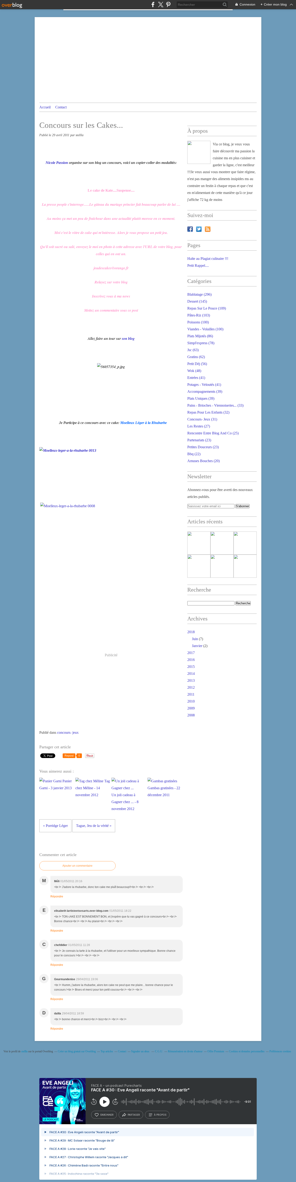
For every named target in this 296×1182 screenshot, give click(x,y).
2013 (191, 680)
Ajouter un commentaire (77, 865)
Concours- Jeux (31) (202, 419)
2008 (191, 715)
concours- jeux (68, 732)
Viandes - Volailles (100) (205, 329)
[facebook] (153, 4)
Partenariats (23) (199, 440)
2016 (191, 660)
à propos (160, 1114)
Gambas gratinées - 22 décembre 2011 (164, 791)
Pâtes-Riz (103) (198, 315)
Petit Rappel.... (198, 265)
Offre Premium (215, 1051)
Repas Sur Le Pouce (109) (206, 308)
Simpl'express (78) (200, 343)
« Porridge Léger (55, 826)
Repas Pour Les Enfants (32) (208, 412)
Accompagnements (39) (204, 391)
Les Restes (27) (198, 426)
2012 (191, 687)
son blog (128, 338)
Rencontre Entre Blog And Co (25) (213, 433)
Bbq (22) (193, 454)
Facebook (190, 229)
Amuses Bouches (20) (203, 461)
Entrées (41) (196, 378)
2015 (191, 667)
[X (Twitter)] (160, 4)
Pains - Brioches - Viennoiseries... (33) (215, 405)
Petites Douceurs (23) (203, 447)
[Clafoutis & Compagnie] (198, 152)
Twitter (199, 229)
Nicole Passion (57, 163)
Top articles (107, 1051)
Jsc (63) (193, 350)
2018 (191, 632)
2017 (191, 653)
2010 (191, 701)
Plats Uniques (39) (200, 398)
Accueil (45, 107)
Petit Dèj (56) (197, 364)
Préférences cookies (280, 1051)
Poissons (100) (198, 322)
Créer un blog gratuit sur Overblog (77, 1051)
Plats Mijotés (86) (200, 336)
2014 (191, 673)
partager (134, 1114)
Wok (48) (194, 371)
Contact (61, 107)
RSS (207, 229)
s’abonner (107, 1114)
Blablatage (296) (199, 294)
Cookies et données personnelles (247, 1051)
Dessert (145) (197, 301)
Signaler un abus (140, 1051)
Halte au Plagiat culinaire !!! (207, 259)
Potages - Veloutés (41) (204, 385)
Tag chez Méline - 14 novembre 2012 (92, 788)
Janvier (197, 646)
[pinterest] (168, 4)
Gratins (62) (196, 357)
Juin (195, 639)
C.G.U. (159, 1051)
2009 (191, 708)
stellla (24, 1051)
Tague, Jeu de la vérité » (93, 826)
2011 (190, 694)
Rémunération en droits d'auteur (185, 1051)
